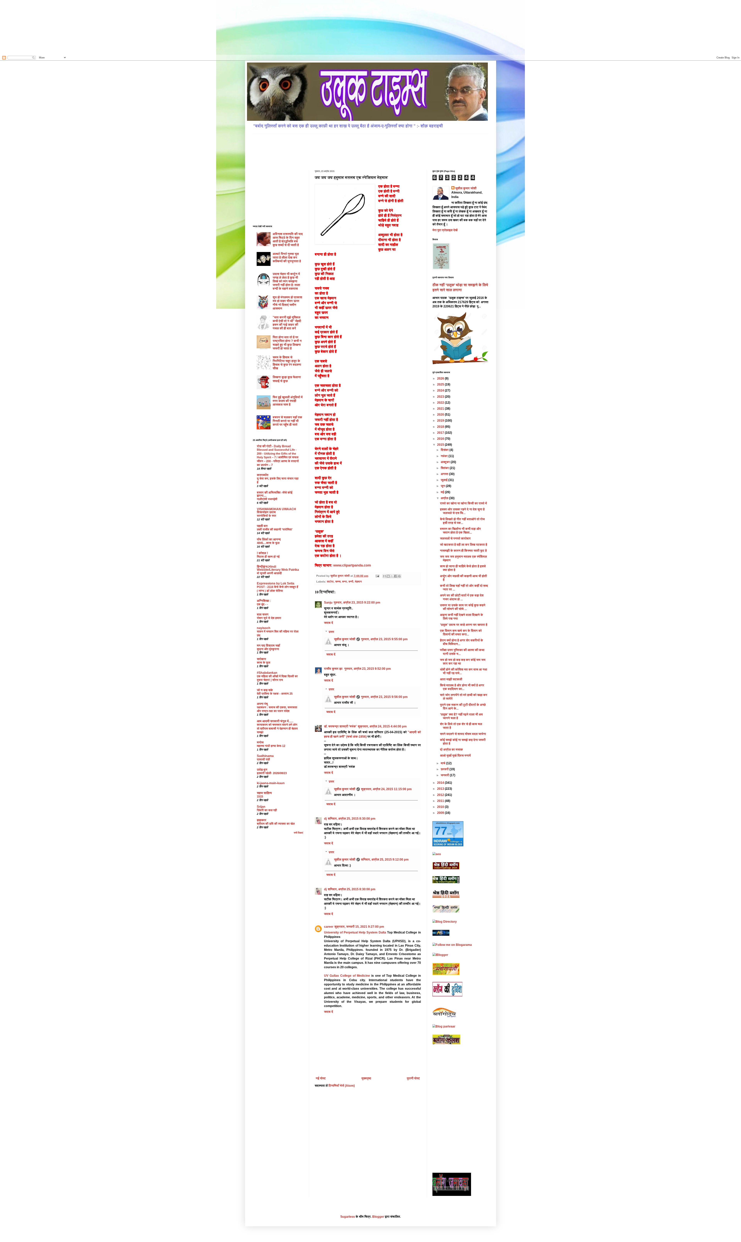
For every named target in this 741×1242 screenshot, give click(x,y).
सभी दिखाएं (298, 832)
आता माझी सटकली (451, 679)
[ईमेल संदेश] (377, 575)
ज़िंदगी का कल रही (267, 810)
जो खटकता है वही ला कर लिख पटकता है (463, 544)
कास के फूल (263, 662)
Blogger (378, 1216)
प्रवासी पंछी (263, 759)
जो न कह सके (265, 690)
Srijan (261, 806)
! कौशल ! (262, 553)
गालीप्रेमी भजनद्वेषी (267, 499)
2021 (441, 408)
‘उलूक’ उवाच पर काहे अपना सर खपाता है (463, 624)
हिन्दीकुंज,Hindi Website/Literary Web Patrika (278, 568)
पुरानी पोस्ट (413, 1078)
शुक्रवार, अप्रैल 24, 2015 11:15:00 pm (386, 789)
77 (440, 830)
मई (443, 492)
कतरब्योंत (262, 475)
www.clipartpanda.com (352, 565)
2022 (441, 402)
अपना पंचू (262, 703)
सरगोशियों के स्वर (266, 515)
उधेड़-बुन (262, 769)
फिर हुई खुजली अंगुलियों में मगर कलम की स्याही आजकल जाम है (288, 401)
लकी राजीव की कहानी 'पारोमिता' (275, 529)
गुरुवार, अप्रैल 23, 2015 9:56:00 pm (384, 696)
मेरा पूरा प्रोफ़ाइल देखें (445, 230)
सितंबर (445, 468)
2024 (441, 390)
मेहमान (358, 581)
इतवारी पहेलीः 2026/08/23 (272, 773)
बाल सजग (262, 614)
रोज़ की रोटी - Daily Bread (274, 446)
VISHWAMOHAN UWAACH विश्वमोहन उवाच (276, 510)
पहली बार (262, 526)
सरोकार (261, 659)
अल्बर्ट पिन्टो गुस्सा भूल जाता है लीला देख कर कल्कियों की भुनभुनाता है (287, 257)
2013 (441, 788)
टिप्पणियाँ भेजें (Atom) (341, 1085)
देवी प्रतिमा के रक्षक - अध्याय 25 (275, 693)
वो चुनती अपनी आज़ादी (269, 573)
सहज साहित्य (264, 793)
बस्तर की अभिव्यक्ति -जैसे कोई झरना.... (274, 494)
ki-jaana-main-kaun (271, 783)
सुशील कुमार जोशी (344, 639)
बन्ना (344, 581)
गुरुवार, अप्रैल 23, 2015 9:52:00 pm (367, 668)
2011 (441, 800)
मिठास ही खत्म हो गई (268, 556)
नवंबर (444, 456)
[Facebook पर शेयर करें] (396, 576)
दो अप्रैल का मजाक (451, 749)
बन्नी (351, 581)
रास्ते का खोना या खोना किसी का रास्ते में (463, 503)
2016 (441, 438)
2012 (441, 794)
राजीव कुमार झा (333, 668)
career (328, 926)
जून (443, 486)
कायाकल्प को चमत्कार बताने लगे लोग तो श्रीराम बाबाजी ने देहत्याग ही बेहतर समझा (277, 728)
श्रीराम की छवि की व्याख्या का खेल (276, 823)
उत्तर (331, 631)
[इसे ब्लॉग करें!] (388, 576)
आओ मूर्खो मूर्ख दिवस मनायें (455, 755)
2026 (441, 378)
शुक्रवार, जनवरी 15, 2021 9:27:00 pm (359, 926)
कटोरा (330, 581)
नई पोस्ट (321, 1078)
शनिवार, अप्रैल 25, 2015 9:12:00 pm (385, 859)
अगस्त (445, 474)
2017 (441, 432)
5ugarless (347, 1216)
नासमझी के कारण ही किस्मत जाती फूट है (463, 550)
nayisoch (263, 628)
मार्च (443, 763)
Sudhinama (265, 756)
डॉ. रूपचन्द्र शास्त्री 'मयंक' (340, 726)
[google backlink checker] (436, 854)
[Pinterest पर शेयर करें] (399, 576)
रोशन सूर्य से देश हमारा (269, 618)
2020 (441, 414)
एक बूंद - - (262, 604)
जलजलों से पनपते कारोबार (455, 538)
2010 (441, 806)
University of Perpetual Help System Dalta (355, 932)
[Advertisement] (40, 27)
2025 (441, 384)
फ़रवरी (445, 769)
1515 (260, 796)
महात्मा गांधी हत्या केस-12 (271, 745)
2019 (441, 420)
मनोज (260, 742)
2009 (441, 812)
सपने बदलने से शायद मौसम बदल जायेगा (463, 734)
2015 (441, 444)
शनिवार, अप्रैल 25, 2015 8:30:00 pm (351, 818)
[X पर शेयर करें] (392, 576)
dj (325, 818)
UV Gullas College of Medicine (347, 975)
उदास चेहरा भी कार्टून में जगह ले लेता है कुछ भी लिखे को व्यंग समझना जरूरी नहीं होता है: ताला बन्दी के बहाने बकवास (286, 281)
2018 (441, 426)
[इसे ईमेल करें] (385, 576)
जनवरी (445, 775)
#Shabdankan (267, 672)
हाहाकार (261, 820)
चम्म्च (338, 581)
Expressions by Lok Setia (275, 583)
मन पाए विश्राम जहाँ (268, 645)
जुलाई (444, 480)
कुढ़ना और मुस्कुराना (268, 649)
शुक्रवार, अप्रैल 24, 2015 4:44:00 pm (382, 726)
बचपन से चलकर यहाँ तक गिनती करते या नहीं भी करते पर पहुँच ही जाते (287, 421)
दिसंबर (445, 449)
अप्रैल (445, 498)
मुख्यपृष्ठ (366, 1078)
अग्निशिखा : (264, 600)
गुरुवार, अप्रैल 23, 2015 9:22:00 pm (357, 602)
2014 (441, 782)
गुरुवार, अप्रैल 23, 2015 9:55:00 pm (384, 639)
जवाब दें (328, 622)
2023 (441, 396)
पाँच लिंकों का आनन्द (269, 539)
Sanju (328, 602)
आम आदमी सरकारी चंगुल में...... (275, 721)
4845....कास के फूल (268, 542)
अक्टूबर (446, 462)
